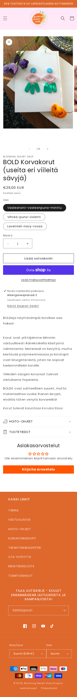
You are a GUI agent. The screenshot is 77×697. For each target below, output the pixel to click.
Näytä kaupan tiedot (23, 306)
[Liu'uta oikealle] (47, 148)
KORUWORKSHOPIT (22, 538)
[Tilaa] (64, 610)
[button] (5, 18)
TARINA (13, 510)
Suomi (55, 654)
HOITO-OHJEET (19, 529)
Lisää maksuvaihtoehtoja (38, 280)
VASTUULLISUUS (19, 520)
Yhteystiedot (49, 688)
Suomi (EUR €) (24, 654)
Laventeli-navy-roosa (25, 226)
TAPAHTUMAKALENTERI (24, 548)
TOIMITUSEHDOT (20, 576)
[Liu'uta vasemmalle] (29, 148)
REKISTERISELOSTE (21, 566)
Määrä (7, 235)
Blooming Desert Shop (38, 683)
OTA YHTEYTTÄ (19, 557)
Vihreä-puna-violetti (24, 217)
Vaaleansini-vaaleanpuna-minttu (34, 208)
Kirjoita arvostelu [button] (38, 469)
